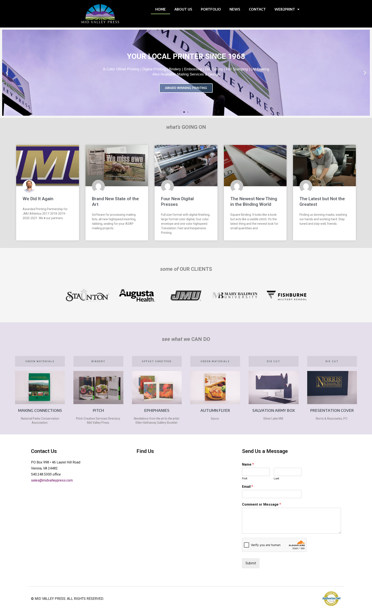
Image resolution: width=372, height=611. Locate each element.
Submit (250, 563)
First (244, 478)
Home (160, 9)
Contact (257, 9)
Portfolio (211, 9)
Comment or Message (261, 504)
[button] (7, 72)
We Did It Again (38, 198)
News (234, 9)
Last (276, 478)
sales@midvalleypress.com (52, 480)
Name (248, 464)
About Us (183, 9)
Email (247, 487)
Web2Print (284, 9)
